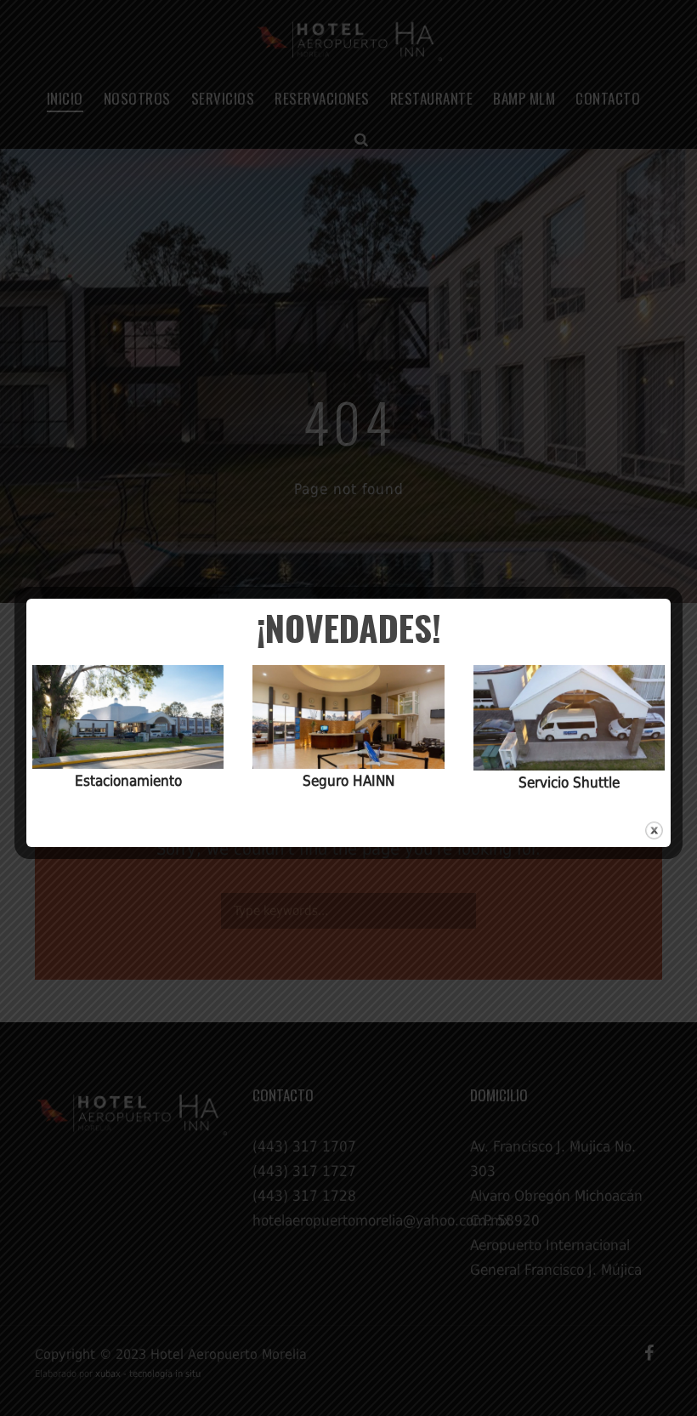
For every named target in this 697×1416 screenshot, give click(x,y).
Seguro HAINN (348, 780)
